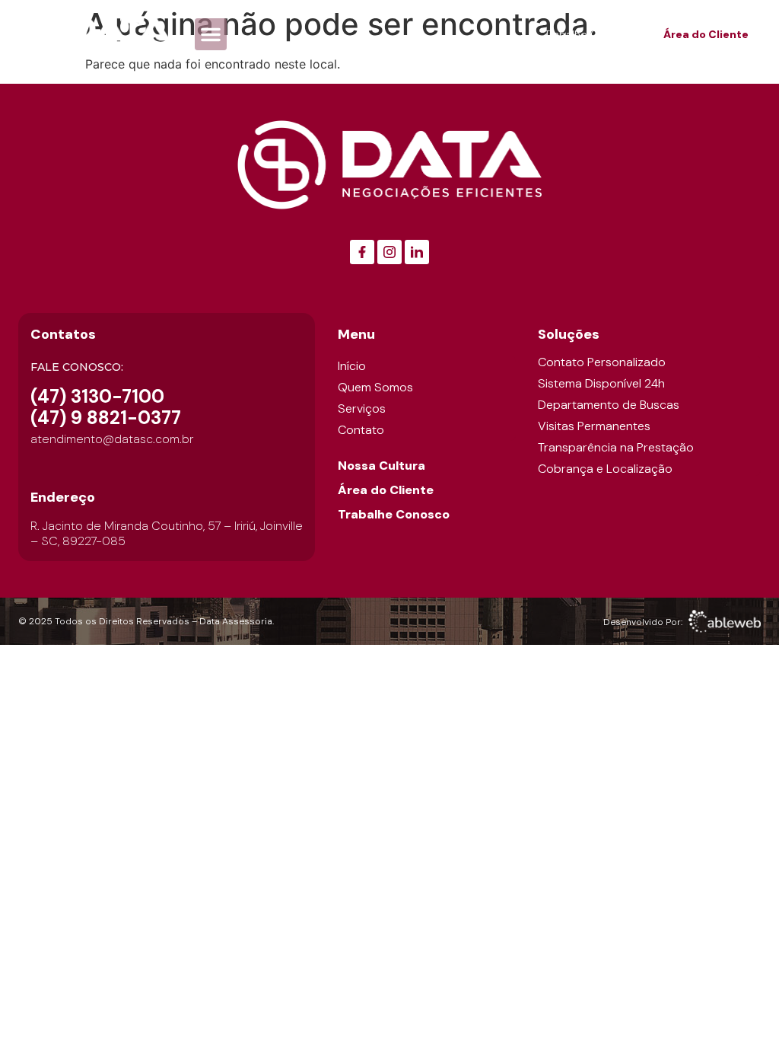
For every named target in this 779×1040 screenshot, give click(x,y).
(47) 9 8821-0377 (105, 417)
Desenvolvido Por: (642, 622)
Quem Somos (375, 387)
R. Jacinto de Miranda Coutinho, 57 (127, 526)
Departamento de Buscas (608, 405)
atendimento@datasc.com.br (111, 439)
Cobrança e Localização (605, 469)
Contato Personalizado (602, 362)
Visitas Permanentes (594, 426)
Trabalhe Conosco (394, 514)
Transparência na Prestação (616, 448)
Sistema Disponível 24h (601, 384)
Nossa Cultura (381, 466)
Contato (361, 430)
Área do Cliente (386, 490)
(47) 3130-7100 (97, 396)
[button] (211, 34)
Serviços (362, 408)
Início (352, 366)
